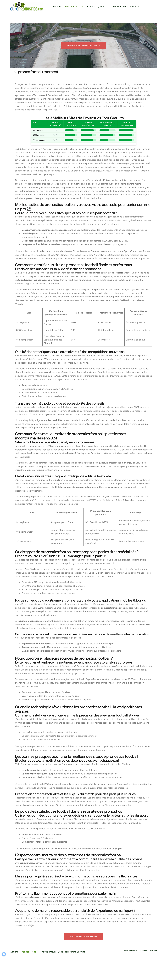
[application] (81, 6)
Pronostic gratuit (96, 6)
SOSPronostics (39, 135)
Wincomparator (39, 140)
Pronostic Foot (72, 6)
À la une (56, 6)
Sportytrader (38, 130)
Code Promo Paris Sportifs (122, 6)
